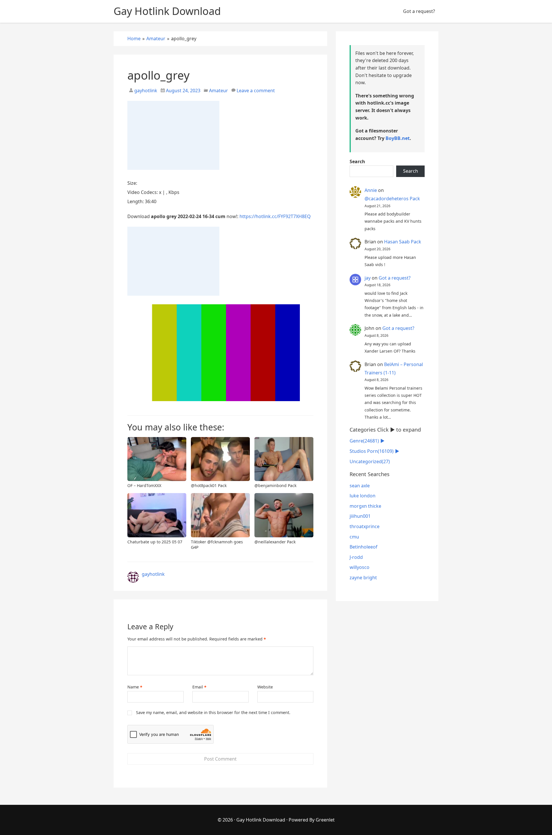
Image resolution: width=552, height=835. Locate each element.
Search (357, 161)
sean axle (360, 485)
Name (134, 687)
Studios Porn (372, 451)
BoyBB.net (398, 138)
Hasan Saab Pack (402, 241)
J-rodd (356, 557)
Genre (364, 441)
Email (199, 687)
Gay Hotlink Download (260, 820)
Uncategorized (370, 461)
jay (368, 278)
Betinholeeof (363, 547)
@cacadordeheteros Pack (392, 198)
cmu (354, 537)
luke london (362, 495)
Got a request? (419, 11)
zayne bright (363, 577)
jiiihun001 (360, 516)
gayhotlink (145, 90)
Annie (371, 190)
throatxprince (364, 526)
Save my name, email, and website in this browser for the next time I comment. (213, 712)
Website (265, 687)
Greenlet (325, 820)
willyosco (359, 567)
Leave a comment (256, 90)
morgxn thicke (365, 506)
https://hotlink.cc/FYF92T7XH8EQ (275, 216)
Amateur (218, 90)
